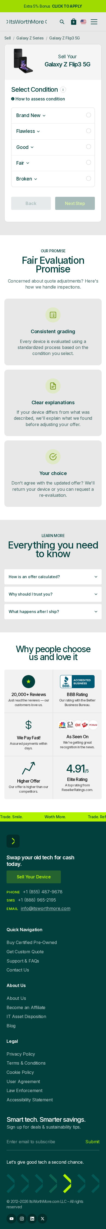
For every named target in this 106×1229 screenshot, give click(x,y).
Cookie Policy (20, 1072)
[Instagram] (22, 1219)
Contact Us (18, 970)
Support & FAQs (23, 961)
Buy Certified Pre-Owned (32, 942)
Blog (11, 1025)
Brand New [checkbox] (28, 115)
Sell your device (34, 876)
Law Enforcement (24, 1090)
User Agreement (23, 1081)
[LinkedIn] (32, 1219)
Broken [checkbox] (24, 179)
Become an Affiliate (26, 1007)
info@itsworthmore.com (45, 908)
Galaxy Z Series (30, 38)
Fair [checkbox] (20, 163)
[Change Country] (83, 22)
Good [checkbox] (22, 147)
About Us (16, 998)
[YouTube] (11, 1219)
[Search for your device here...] (62, 22)
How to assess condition (39, 99)
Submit (92, 1141)
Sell (7, 38)
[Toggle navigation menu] (94, 21)
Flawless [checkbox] (25, 131)
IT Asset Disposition (26, 1016)
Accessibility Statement (29, 1099)
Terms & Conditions (26, 1063)
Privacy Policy (21, 1054)
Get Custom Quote (25, 951)
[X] (42, 1219)
